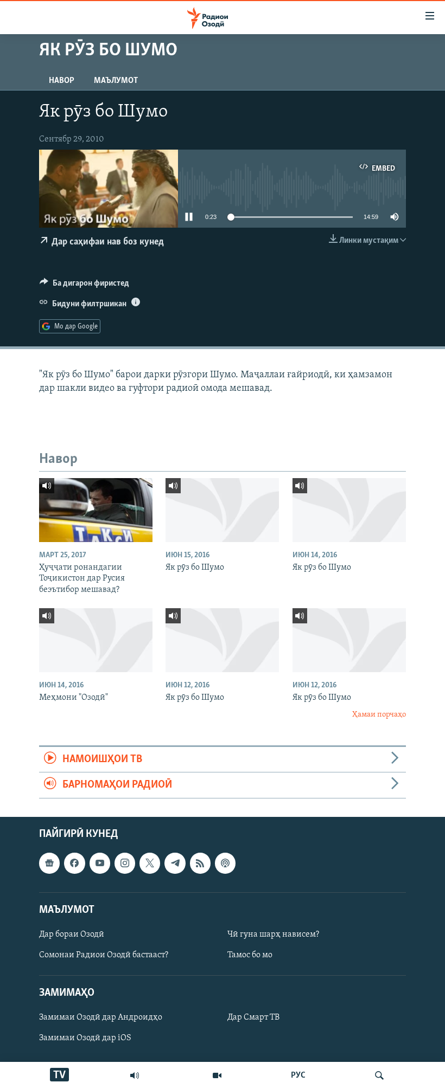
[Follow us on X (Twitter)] (149, 863)
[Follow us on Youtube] (100, 863)
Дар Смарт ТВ (253, 1017)
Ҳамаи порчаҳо (379, 715)
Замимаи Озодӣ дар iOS (85, 1038)
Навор (61, 80)
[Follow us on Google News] (49, 863)
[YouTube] (217, 1075)
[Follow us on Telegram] (174, 863)
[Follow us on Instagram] (125, 863)
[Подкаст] (225, 863)
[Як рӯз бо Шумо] (222, 510)
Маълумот (116, 80)
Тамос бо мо (249, 955)
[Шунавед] (134, 1075)
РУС (298, 1075)
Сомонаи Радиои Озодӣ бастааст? (103, 955)
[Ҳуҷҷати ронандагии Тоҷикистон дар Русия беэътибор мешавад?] (95, 510)
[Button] (84, 285)
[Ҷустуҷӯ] (379, 1075)
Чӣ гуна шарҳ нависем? (273, 934)
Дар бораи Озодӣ (71, 934)
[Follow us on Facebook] (74, 863)
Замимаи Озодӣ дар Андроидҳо (100, 1017)
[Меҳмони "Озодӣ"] (95, 640)
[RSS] (200, 863)
